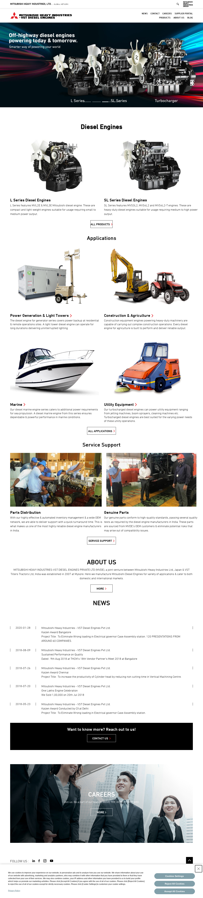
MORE (100, 588)
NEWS (145, 13)
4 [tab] (116, 102)
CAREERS (167, 13)
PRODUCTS (164, 17)
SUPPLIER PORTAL (184, 13)
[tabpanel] (101, 65)
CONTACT (155, 13)
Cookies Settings (174, 876)
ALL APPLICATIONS (100, 431)
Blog (190, 17)
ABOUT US (179, 17)
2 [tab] (96, 102)
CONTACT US (100, 738)
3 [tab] (106, 102)
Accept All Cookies (174, 891)
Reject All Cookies (174, 883)
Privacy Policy (14, 891)
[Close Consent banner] (198, 868)
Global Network (39, 4)
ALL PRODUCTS (100, 224)
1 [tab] (87, 102)
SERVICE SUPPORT (100, 540)
